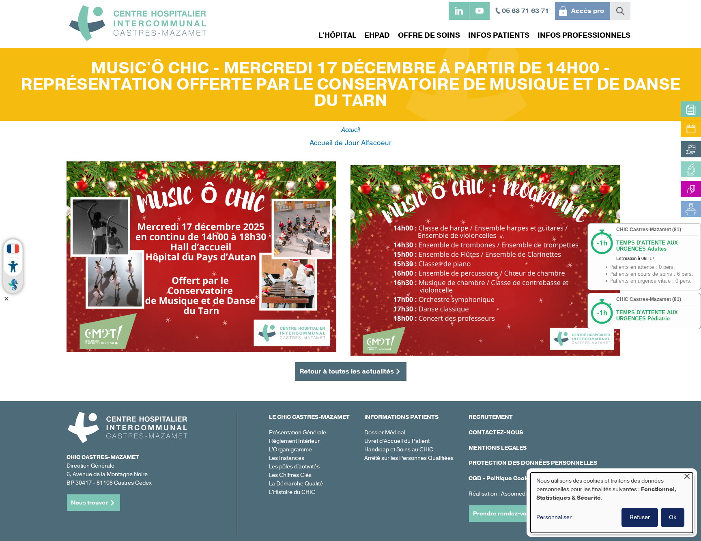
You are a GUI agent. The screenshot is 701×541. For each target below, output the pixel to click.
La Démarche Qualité (296, 483)
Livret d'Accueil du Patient (397, 441)
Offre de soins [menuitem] (429, 35)
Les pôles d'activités (294, 466)
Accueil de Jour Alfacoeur (350, 142)
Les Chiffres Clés (290, 475)
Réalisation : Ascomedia (499, 494)
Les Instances (286, 458)
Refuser (640, 517)
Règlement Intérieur (294, 441)
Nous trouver (89, 503)
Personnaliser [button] (554, 517)
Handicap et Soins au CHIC (398, 449)
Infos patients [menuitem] (498, 35)
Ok (672, 517)
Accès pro (587, 10)
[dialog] (612, 502)
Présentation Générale (297, 432)
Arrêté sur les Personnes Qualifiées (409, 458)
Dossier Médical (384, 432)
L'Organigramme (290, 449)
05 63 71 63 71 (525, 10)
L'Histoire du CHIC (292, 492)
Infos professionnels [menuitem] (584, 35)
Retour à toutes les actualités (346, 371)
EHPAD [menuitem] (377, 35)
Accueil (350, 129)
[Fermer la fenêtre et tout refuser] (687, 477)
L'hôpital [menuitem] (337, 35)
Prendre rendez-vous (503, 513)
